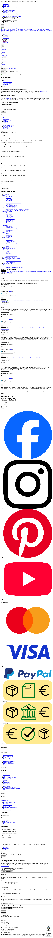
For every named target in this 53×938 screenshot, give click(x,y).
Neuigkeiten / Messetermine (9, 822)
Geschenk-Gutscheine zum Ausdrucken (14, 266)
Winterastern (6, 84)
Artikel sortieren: (4, 132)
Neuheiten (8, 238)
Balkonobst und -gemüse (11, 256)
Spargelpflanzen (9, 230)
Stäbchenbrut (9, 233)
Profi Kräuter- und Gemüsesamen (13, 261)
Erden (7, 246)
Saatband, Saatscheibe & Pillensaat (13, 203)
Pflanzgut (5, 225)
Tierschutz (8, 245)
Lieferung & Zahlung (8, 756)
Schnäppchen (6, 38)
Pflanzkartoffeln (9, 226)
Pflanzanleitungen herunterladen (10, 807)
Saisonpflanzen (9, 220)
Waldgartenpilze (9, 236)
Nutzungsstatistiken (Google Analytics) (11, 893)
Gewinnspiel (6, 820)
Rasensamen (9, 204)
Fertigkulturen (9, 235)
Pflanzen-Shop (9, 98)
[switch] (48, 935)
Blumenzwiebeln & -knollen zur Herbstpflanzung (17, 210)
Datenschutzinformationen (9, 761)
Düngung (8, 242)
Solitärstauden (6, 127)
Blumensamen (9, 201)
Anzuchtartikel (9, 240)
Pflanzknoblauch (9, 227)
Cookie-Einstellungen (8, 762)
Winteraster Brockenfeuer (6, 273)
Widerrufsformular (7, 760)
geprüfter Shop (6, 16)
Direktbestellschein (7, 805)
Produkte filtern (6, 5)
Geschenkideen (6, 247)
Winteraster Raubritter (5, 360)
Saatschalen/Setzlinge (10, 219)
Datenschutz (6, 848)
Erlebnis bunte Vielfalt (11, 241)
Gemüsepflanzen (9, 216)
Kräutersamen (9, 200)
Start (4, 34)
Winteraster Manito (5, 302)
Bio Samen (8, 198)
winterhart (8, 253)
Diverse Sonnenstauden (8, 124)
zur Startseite (6, 12)
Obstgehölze (9, 214)
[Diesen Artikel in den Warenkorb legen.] (2, 298)
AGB (4, 757)
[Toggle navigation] (4, 57)
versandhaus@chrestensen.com (11, 408)
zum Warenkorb (12, 68)
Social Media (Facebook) (7, 903)
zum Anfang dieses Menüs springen (11, 13)
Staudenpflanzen (7, 83)
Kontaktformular (7, 810)
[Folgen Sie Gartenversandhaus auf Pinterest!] (27, 557)
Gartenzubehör (6, 237)
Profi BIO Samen (10, 259)
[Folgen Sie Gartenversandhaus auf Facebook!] (27, 459)
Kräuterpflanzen (9, 217)
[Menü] (51, 926)
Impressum (5, 764)
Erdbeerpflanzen (9, 215)
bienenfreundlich (9, 254)
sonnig (7, 251)
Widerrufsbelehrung (7, 758)
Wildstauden (6, 128)
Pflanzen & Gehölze (7, 82)
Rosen (7, 224)
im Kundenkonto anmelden (9, 10)
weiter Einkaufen (4, 68)
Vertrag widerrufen (5, 800)
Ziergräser (5, 122)
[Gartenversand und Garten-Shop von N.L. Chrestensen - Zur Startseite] (26, 31)
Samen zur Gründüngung (11, 205)
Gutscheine (5, 42)
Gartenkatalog (6, 803)
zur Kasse (3, 69)
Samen (4, 195)
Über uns (5, 823)
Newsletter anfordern (7, 806)
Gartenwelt (5, 821)
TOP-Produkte (6, 194)
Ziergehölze (8, 222)
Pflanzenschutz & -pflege (11, 243)
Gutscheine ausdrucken (8, 808)
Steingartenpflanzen (7, 126)
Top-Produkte (6, 35)
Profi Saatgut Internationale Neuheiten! (11, 258)
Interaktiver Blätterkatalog (9, 802)
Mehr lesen (3, 111)
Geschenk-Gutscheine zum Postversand (14, 267)
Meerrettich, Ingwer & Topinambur (13, 228)
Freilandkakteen (6, 117)
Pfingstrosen (6, 119)
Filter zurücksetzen (5, 188)
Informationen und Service (9, 7)
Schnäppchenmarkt (7, 263)
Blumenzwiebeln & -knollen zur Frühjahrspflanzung (17, 209)
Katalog (5, 41)
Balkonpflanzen (6, 249)
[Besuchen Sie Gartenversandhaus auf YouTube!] (27, 599)
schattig (7, 252)
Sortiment (6, 36)
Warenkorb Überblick (8, 11)
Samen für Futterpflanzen (11, 206)
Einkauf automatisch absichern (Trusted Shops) (12, 881)
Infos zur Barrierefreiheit (8, 763)
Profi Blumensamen (10, 262)
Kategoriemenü (6, 6)
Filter (2, 131)
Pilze (4, 232)
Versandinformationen (8, 755)
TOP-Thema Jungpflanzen (12, 212)
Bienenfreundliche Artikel (9, 248)
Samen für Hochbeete (11, 196)
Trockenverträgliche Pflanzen (9, 257)
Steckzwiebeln (9, 231)
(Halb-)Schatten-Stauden (8, 125)
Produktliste (5, 4)
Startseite (5, 80)
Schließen (3, 72)
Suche (4, 9)
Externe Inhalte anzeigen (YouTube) (10, 883)
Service (5, 39)
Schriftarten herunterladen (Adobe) (10, 882)
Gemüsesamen (9, 199)
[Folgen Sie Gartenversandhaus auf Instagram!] (27, 508)
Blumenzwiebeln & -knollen (9, 207)
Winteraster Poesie (5, 330)
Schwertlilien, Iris (7, 120)
